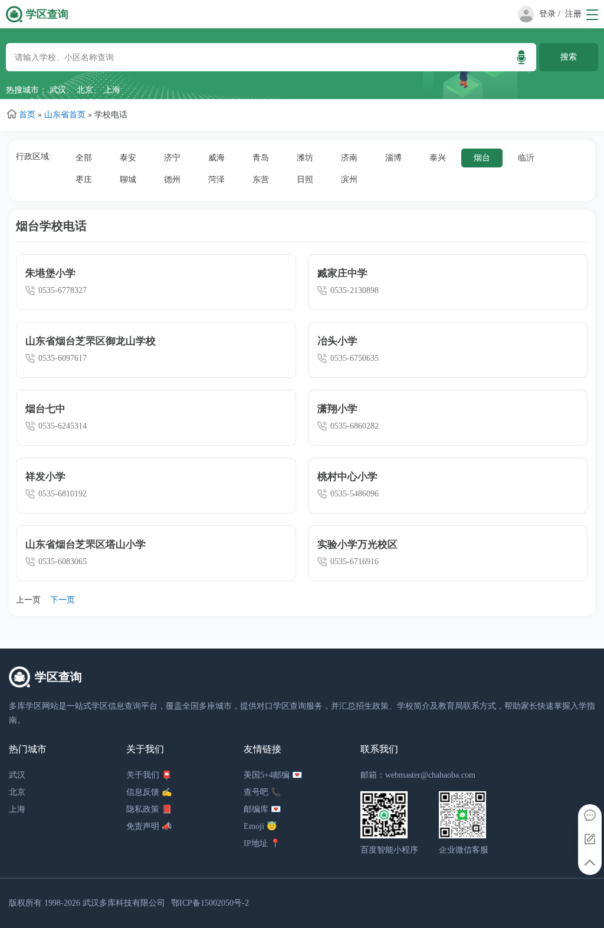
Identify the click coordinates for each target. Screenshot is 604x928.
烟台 (482, 157)
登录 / (549, 13)
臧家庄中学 (342, 273)
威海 (216, 157)
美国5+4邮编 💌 (273, 775)
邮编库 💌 (262, 809)
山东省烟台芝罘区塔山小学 (85, 544)
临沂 (526, 157)
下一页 (62, 599)
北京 (85, 89)
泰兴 (437, 157)
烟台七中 (45, 408)
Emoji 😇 (260, 826)
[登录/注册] (523, 19)
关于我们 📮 (149, 775)
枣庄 (84, 179)
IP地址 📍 (262, 843)
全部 (84, 157)
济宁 (172, 157)
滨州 (349, 179)
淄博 (393, 157)
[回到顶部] (590, 863)
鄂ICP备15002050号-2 (210, 903)
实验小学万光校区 (357, 544)
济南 (349, 157)
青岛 (260, 157)
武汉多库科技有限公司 (124, 903)
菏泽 (216, 179)
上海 (112, 89)
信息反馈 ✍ (149, 792)
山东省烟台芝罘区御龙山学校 (90, 341)
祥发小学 (45, 476)
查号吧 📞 (262, 792)
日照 (305, 179)
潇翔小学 (337, 408)
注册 (573, 13)
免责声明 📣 (149, 826)
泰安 (128, 157)
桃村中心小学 (347, 476)
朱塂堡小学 (50, 273)
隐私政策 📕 (149, 809)
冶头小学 (337, 341)
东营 (260, 179)
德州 (172, 179)
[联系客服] (590, 816)
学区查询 (47, 14)
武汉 (58, 89)
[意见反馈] (590, 839)
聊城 (128, 179)
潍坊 (305, 157)
